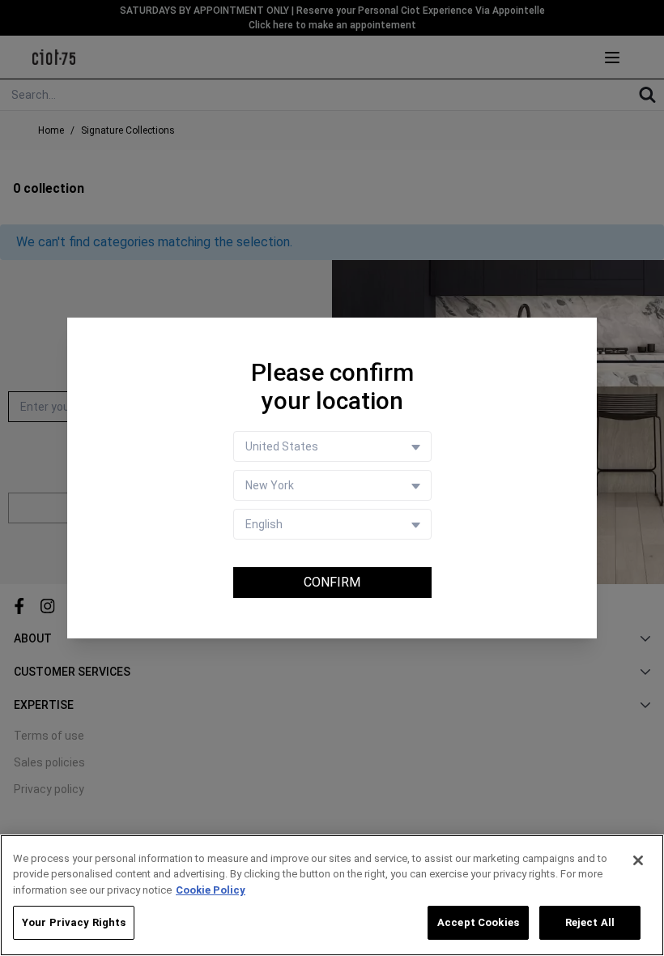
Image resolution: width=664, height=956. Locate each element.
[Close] (638, 860)
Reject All (590, 922)
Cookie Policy (210, 890)
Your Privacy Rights (74, 922)
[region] (332, 895)
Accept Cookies (478, 922)
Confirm (332, 582)
